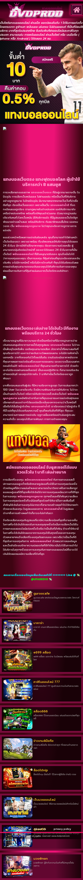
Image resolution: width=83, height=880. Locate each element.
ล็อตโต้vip (40, 770)
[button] (77, 10)
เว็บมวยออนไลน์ (44, 799)
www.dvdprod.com (60, 835)
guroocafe (41, 593)
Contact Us (19, 829)
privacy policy (62, 829)
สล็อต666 (40, 711)
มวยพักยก (40, 858)
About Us (40, 829)
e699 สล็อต (42, 652)
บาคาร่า (38, 623)
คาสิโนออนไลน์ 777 (46, 682)
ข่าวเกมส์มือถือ (43, 741)
